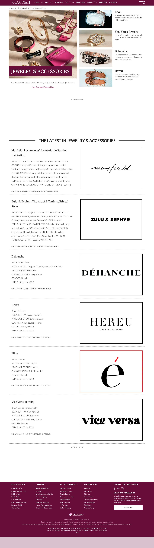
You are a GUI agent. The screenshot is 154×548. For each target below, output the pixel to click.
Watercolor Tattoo (66, 491)
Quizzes (39, 2)
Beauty (49, 2)
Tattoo (70, 2)
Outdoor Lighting (41, 497)
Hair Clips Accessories (18, 502)
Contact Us (88, 491)
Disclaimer (88, 505)
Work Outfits (15, 497)
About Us (87, 488)
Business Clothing (17, 505)
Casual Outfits (16, 500)
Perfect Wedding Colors (44, 505)
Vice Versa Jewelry (22, 402)
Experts (103, 2)
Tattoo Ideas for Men (67, 497)
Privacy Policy (88, 497)
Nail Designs (15, 494)
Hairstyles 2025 (16, 488)
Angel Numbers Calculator (44, 494)
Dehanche (17, 256)
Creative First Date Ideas (44, 508)
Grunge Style (15, 508)
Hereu (15, 305)
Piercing (80, 2)
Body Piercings (65, 502)
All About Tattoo (65, 488)
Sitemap (87, 494)
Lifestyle (92, 2)
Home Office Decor (42, 488)
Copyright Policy (89, 502)
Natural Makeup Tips (18, 491)
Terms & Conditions (91, 500)
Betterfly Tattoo (65, 500)
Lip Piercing (63, 505)
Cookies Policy (89, 508)
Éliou (14, 353)
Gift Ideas (39, 491)
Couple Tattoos (65, 494)
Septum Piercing (65, 508)
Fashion (59, 2)
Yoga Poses (39, 500)
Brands (113, 2)
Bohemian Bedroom (42, 502)
